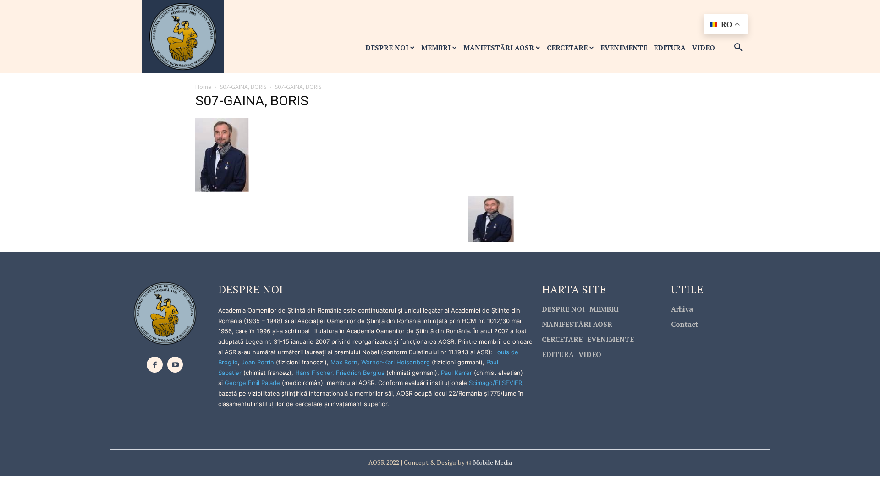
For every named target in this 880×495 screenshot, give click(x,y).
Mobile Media (492, 462)
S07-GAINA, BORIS (243, 87)
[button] (738, 47)
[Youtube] (175, 365)
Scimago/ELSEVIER (495, 382)
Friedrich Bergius (360, 372)
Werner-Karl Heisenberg (395, 362)
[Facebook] (155, 365)
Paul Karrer (456, 372)
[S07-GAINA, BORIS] (222, 154)
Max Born (344, 362)
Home (203, 87)
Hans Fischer (313, 372)
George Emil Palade (252, 382)
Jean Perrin (259, 362)
